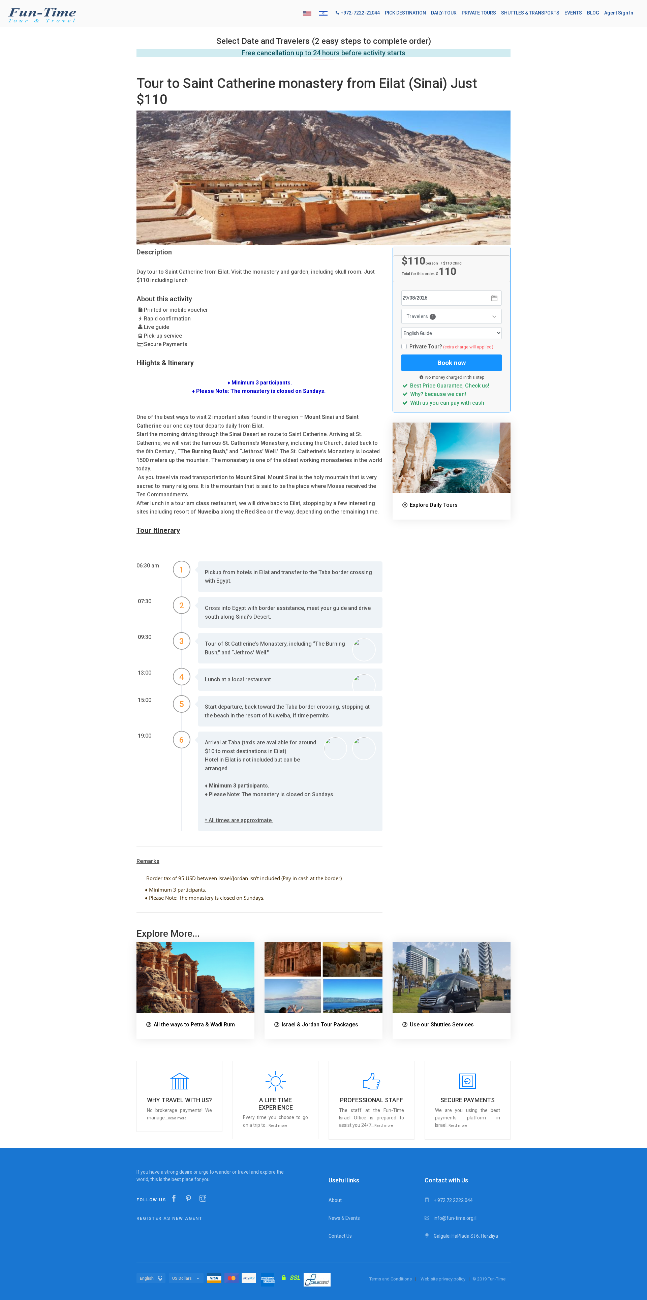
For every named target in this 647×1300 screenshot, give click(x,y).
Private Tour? (451, 346)
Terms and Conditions (390, 1278)
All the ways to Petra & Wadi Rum (194, 1024)
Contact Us (340, 1236)
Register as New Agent (169, 1218)
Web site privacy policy (443, 1278)
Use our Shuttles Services (442, 1024)
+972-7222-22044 (360, 13)
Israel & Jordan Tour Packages (320, 1024)
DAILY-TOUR (444, 13)
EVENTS (573, 13)
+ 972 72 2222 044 (453, 1200)
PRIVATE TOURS (479, 13)
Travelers (420, 316)
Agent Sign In (618, 13)
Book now (451, 363)
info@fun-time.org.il (454, 1218)
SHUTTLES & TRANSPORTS (530, 13)
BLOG (593, 13)
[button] (179, 1096)
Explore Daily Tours (434, 505)
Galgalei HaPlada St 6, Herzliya (465, 1236)
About (335, 1200)
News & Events (344, 1218)
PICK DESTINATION (405, 13)
